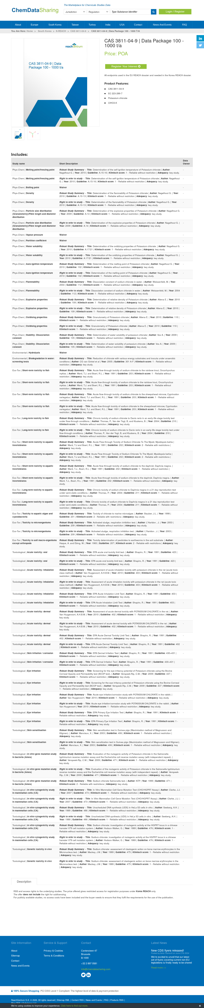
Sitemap (15, 955)
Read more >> (158, 967)
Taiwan (75, 24)
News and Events (162, 24)
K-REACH (61, 31)
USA (122, 24)
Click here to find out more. (74, 1005)
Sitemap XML (63, 1000)
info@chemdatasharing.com (95, 969)
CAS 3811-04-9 (78, 31)
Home (30, 31)
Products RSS (117, 1000)
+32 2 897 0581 (89, 963)
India (108, 24)
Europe (35, 24)
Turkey (92, 24)
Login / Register (175, 11)
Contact (138, 24)
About (18, 24)
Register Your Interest (124, 66)
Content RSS (78, 1000)
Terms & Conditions (54, 955)
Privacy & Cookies (53, 950)
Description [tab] (24, 881)
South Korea (55, 24)
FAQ (185, 24)
